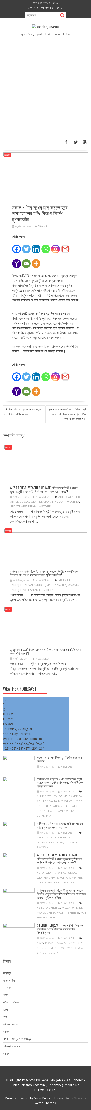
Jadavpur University (69, 943)
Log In (59, 8)
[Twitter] (26, 246)
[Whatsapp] (45, 246)
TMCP (62, 947)
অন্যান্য (7, 973)
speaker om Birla (41, 590)
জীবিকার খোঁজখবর (12, 1002)
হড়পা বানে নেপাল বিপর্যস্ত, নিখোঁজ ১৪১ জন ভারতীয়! (59, 759)
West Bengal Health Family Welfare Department (57, 810)
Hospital (66, 837)
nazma (42, 226)
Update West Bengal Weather (30, 506)
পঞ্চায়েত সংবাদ (10, 1024)
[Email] (26, 261)
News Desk (42, 497)
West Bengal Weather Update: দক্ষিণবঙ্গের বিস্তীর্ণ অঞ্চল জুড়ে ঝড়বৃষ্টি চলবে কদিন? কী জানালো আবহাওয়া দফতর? (44, 489)
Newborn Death (60, 806)
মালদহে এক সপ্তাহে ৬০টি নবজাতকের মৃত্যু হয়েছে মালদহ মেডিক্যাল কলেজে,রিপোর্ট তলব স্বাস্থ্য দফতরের (60, 782)
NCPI (26, 590)
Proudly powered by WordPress (27, 1098)
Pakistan (42, 847)
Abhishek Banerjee (48, 907)
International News (50, 842)
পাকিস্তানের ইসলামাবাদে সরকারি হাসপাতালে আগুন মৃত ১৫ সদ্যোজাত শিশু (60, 825)
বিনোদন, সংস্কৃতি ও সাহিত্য (17, 1039)
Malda (58, 796)
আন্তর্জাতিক (9, 980)
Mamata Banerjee (68, 912)
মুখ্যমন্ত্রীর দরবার (11, 1046)
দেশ (5, 1017)
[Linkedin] (36, 246)
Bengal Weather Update (36, 501)
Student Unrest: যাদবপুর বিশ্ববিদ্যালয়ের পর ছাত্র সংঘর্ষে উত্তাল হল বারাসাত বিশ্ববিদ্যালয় (61, 929)
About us (33, 8)
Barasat (49, 943)
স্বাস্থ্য (6, 1053)
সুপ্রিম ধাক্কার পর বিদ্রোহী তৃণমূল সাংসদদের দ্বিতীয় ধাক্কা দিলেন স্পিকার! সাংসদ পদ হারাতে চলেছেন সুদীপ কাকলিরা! (44, 573)
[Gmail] (65, 246)
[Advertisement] (45, 90)
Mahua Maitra (56, 585)
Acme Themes (45, 1103)
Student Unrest (47, 947)
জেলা (5, 1009)
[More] (36, 261)
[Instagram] (55, 246)
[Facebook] (16, 246)
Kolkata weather (67, 501)
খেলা (5, 995)
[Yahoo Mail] (16, 261)
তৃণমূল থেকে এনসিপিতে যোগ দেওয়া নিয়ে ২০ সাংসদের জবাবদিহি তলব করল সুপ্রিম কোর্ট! (45, 651)
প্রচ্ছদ (6, 1031)
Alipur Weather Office (51, 872)
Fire (56, 837)
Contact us (47, 8)
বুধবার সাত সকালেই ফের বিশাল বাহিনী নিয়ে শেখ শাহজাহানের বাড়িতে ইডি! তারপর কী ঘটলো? (68, 414)
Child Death (45, 796)
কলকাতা (7, 155)
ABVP (40, 943)
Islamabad (71, 842)
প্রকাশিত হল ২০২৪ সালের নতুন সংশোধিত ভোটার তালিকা (22, 411)
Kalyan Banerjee (34, 585)
